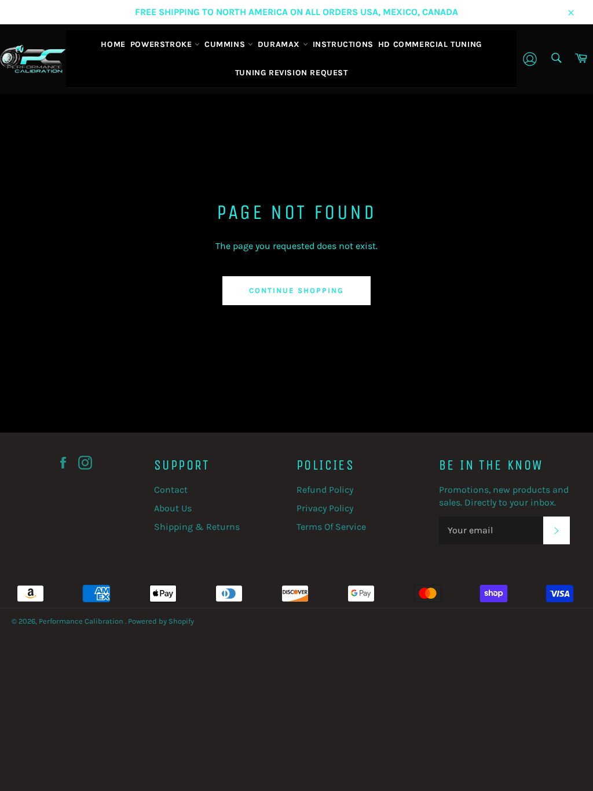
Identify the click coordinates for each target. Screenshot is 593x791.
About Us (173, 508)
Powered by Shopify (161, 621)
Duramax (280, 44)
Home (113, 44)
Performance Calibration (82, 621)
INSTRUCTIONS (343, 44)
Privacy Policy (324, 508)
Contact (171, 489)
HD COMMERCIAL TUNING (430, 44)
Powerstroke (162, 44)
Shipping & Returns (197, 526)
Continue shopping (296, 290)
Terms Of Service (331, 526)
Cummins (226, 44)
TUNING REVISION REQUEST (291, 73)
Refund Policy (324, 489)
